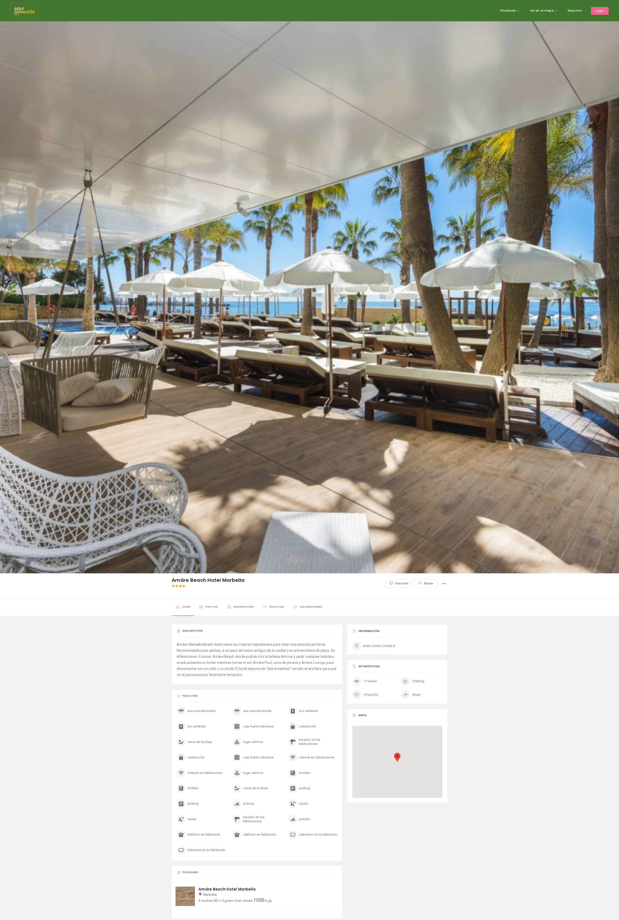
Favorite (401, 583)
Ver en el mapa (541, 10)
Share (428, 583)
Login (600, 11)
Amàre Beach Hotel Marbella (227, 889)
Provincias (508, 10)
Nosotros (575, 10)
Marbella (210, 895)
